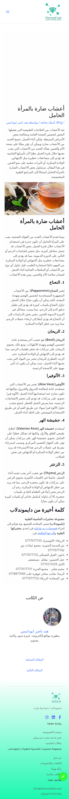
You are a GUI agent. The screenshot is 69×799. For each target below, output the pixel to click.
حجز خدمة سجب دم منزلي (47, 737)
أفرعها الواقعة (46, 533)
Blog (59, 122)
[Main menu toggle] (8, 12)
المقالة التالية (34, 670)
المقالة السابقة (34, 659)
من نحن (57, 757)
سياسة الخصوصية (52, 732)
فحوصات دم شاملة (45, 528)
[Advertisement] (34, 69)
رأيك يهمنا (56, 768)
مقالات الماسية (54, 743)
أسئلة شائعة (47, 122)
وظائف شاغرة (54, 774)
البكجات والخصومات (51, 763)
